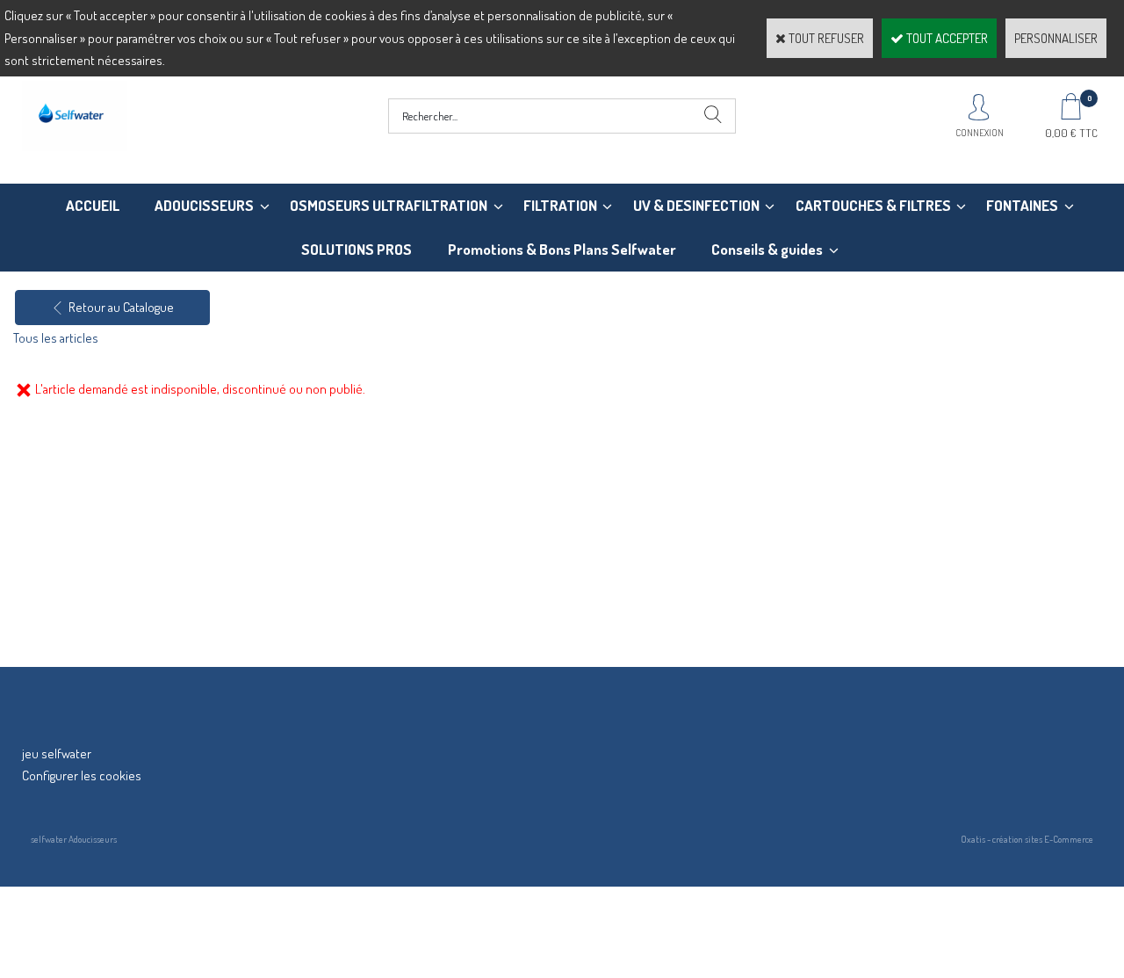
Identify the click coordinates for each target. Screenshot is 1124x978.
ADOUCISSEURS (204, 205)
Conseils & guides (767, 249)
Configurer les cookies (81, 775)
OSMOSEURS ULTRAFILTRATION (388, 205)
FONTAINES (1022, 205)
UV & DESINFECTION (696, 205)
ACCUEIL (92, 205)
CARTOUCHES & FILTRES (873, 205)
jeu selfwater (56, 753)
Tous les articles (55, 338)
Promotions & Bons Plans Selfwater (562, 249)
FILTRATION (560, 205)
